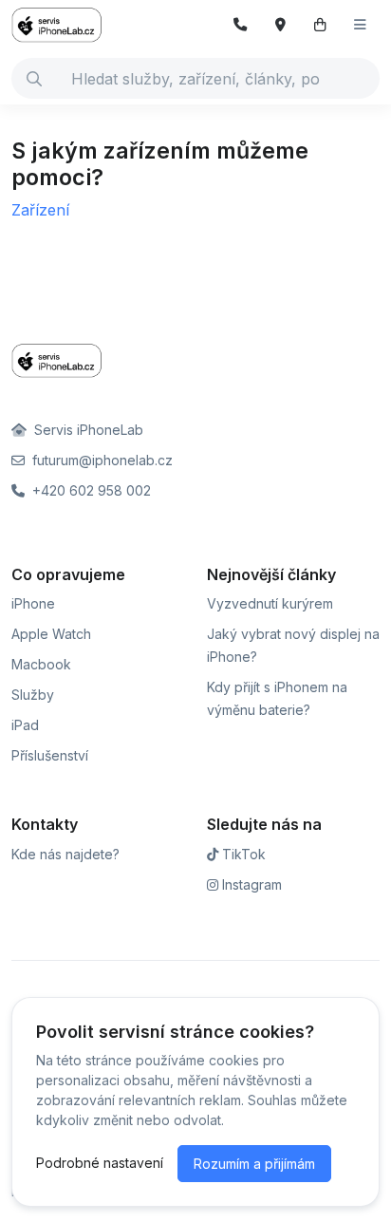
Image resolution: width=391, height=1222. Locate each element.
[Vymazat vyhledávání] (364, 79)
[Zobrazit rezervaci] (320, 25)
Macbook (41, 664)
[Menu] (360, 25)
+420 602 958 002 (89, 490)
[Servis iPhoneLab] (68, 25)
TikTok (242, 854)
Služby (32, 694)
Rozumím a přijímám (254, 1164)
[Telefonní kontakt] (240, 25)
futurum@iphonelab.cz (100, 460)
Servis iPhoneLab (86, 430)
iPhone (33, 603)
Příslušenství (49, 755)
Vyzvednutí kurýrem (270, 603)
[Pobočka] (280, 25)
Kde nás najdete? (65, 854)
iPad (25, 725)
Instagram (250, 884)
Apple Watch (51, 634)
